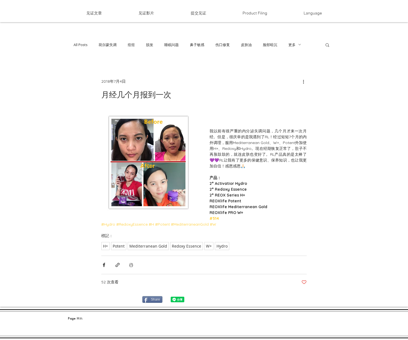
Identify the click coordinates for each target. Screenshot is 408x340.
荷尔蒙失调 (108, 44)
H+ (105, 246)
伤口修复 (222, 44)
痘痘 (131, 44)
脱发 (149, 44)
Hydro (222, 246)
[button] (312, 13)
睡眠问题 (171, 44)
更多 (292, 44)
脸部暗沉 (270, 44)
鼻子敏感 (197, 44)
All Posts (80, 44)
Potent (119, 246)
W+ (209, 246)
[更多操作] (303, 81)
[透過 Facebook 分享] (104, 265)
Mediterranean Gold (148, 246)
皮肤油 (246, 44)
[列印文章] (131, 265)
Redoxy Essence (186, 246)
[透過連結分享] (117, 265)
